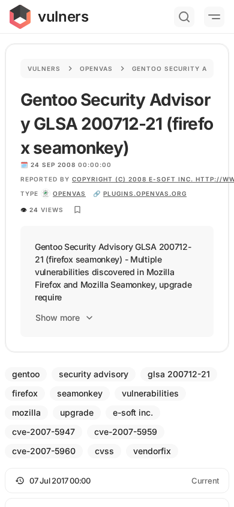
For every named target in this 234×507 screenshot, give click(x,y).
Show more (57, 317)
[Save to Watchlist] (77, 209)
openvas (69, 193)
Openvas (96, 68)
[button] (117, 480)
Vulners (44, 68)
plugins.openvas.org (145, 193)
